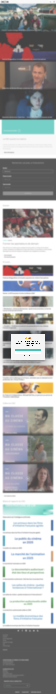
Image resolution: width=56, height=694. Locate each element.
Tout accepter (28, 350)
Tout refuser (28, 353)
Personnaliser (28, 356)
